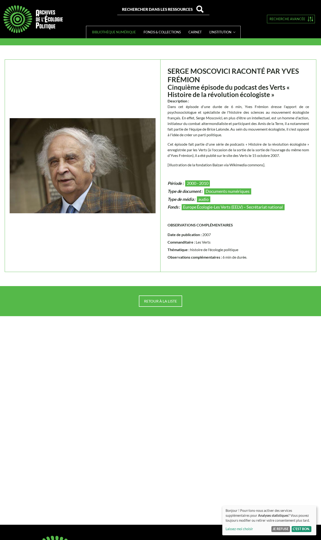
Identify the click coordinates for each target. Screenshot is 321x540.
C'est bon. (301, 529)
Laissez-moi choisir (239, 529)
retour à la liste (160, 301)
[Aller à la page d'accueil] (33, 19)
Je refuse (281, 529)
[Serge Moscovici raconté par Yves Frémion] (83, 165)
